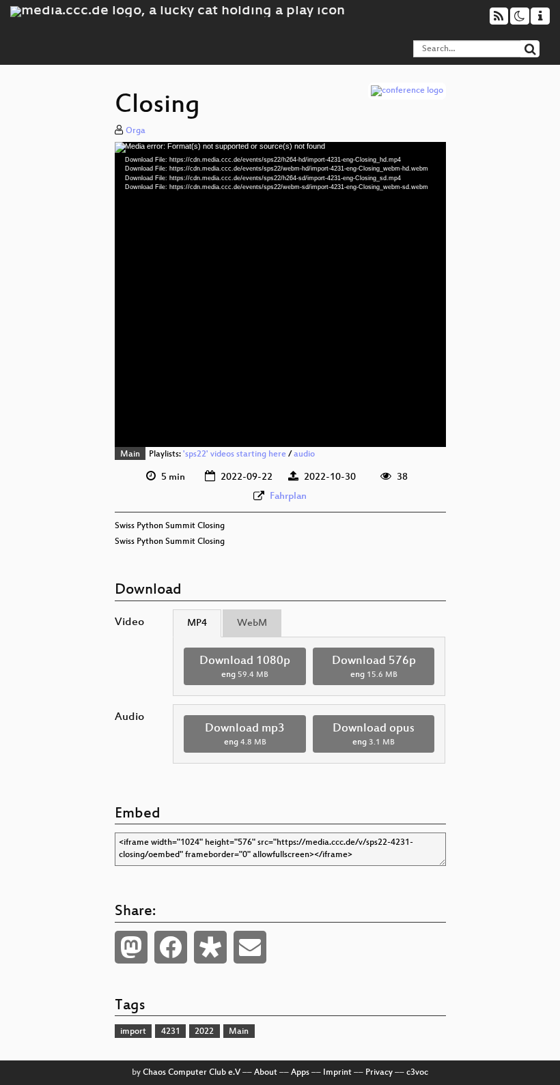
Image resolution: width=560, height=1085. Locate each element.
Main (130, 454)
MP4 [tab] (197, 623)
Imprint (337, 1072)
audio (304, 454)
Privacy (379, 1072)
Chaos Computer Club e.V (191, 1072)
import (133, 1032)
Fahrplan (288, 496)
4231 (170, 1032)
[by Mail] (250, 947)
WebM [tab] (252, 623)
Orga (135, 131)
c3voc (417, 1072)
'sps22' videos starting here (234, 454)
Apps (300, 1072)
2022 (204, 1032)
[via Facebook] (170, 947)
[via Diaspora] (210, 947)
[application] (280, 294)
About (265, 1072)
